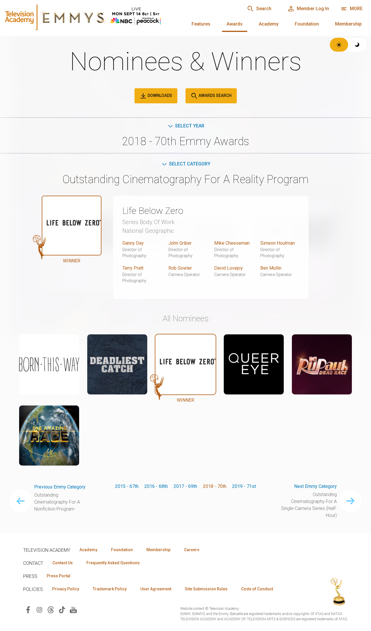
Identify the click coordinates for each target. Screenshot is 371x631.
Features (201, 24)
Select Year (189, 126)
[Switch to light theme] (339, 45)
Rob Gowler (180, 268)
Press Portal (58, 576)
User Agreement (155, 589)
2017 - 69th (185, 486)
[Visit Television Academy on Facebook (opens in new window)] (28, 609)
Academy (269, 24)
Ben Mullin (270, 268)
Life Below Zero (152, 210)
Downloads (159, 95)
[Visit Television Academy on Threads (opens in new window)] (51, 609)
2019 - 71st (244, 486)
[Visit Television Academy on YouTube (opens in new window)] (73, 609)
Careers (191, 549)
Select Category (189, 164)
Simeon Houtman (277, 243)
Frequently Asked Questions (113, 562)
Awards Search (215, 95)
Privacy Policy (65, 589)
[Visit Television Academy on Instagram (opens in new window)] (39, 609)
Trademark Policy (110, 589)
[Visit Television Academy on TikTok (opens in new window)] (62, 609)
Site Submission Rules (206, 589)
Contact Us (62, 562)
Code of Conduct (257, 589)
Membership (348, 24)
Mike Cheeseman (232, 243)
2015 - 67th (127, 486)
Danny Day (133, 243)
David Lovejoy (228, 268)
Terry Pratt (132, 268)
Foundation (307, 24)
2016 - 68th (156, 486)
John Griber (180, 243)
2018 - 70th (214, 486)
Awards (235, 24)
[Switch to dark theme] (357, 45)
